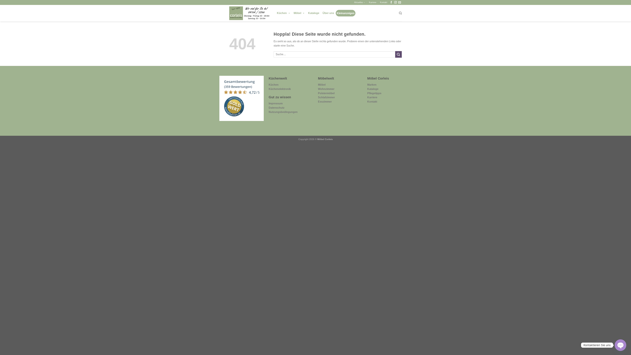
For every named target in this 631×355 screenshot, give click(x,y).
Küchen (282, 13)
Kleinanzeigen (345, 13)
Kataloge (313, 13)
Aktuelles (358, 2)
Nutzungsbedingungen (283, 112)
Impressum (276, 103)
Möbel (297, 13)
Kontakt (383, 2)
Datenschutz (276, 107)
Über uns (328, 13)
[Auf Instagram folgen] (395, 2)
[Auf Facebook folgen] (391, 2)
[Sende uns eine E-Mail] (399, 2)
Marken (371, 84)
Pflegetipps (374, 93)
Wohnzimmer (326, 89)
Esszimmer (325, 101)
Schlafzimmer (326, 97)
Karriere (372, 2)
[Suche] (400, 13)
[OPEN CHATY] (620, 345)
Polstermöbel (326, 93)
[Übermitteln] (398, 54)
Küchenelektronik (280, 89)
